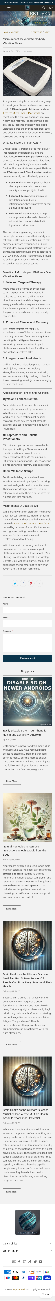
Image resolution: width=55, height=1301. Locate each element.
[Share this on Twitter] (15, 583)
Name (6, 603)
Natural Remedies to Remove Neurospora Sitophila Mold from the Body (24, 850)
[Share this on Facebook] (23, 583)
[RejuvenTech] (27, 8)
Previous (37, 32)
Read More (12, 781)
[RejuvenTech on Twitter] (35, 1262)
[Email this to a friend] (39, 583)
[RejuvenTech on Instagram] (24, 1262)
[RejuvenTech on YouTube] (40, 1262)
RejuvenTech (19, 1289)
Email (6, 617)
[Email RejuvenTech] (14, 1262)
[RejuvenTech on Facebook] (19, 1262)
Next (47, 32)
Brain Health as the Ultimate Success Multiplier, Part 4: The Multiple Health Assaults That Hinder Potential (25, 1114)
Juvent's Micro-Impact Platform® (21, 113)
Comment (8, 631)
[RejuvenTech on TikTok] (30, 1262)
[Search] (44, 8)
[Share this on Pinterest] (31, 583)
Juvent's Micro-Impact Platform (31, 523)
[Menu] (1, 8)
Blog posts (27, 671)
